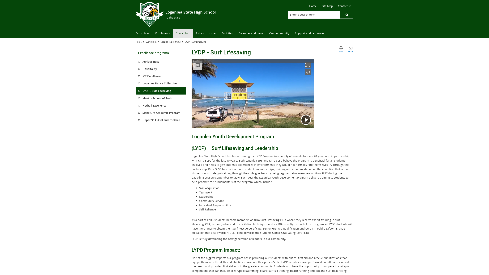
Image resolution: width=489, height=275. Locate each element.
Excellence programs (170, 41)
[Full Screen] (308, 67)
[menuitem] (142, 33)
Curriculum (151, 41)
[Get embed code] (308, 74)
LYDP (195, 61)
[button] (346, 15)
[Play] (305, 120)
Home (139, 41)
